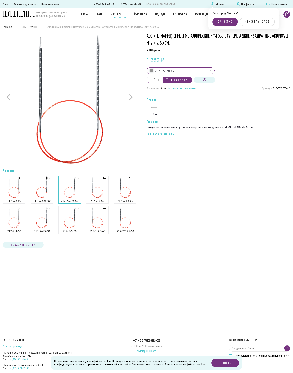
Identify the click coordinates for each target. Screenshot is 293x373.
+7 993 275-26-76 (103, 3)
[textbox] (180, 71)
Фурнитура (141, 14)
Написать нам (279, 4)
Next (130, 97)
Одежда (160, 14)
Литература (180, 14)
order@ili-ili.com (146, 351)
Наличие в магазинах (159, 134)
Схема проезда (12, 346)
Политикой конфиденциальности (270, 355)
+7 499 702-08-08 (130, 3)
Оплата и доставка (25, 4)
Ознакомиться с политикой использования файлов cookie (168, 364)
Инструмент (118, 14)
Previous (8, 97)
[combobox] (180, 70)
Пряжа (84, 14)
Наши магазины (50, 4)
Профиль (246, 4)
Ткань (99, 14)
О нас (6, 4)
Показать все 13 (23, 245)
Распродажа (203, 14)
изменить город (257, 21)
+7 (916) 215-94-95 (18, 359)
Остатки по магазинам (182, 88)
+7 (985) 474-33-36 (18, 368)
